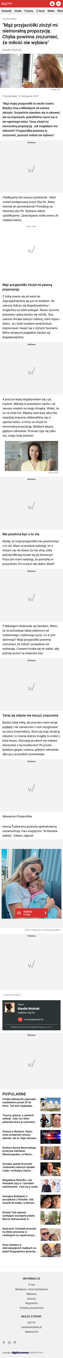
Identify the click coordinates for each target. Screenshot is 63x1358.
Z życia (40, 10)
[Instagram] (9, 1343)
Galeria (27, 913)
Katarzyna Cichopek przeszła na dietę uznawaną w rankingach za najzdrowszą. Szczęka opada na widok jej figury (19, 1232)
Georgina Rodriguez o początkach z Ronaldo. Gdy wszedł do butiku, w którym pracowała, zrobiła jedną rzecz (18, 1200)
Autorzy (31, 1298)
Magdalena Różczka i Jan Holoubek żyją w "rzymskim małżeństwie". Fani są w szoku (20, 1183)
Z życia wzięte (9, 18)
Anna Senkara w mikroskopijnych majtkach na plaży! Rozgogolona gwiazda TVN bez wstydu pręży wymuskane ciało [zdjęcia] (19, 1248)
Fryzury (29, 10)
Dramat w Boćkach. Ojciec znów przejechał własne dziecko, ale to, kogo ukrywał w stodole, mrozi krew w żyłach (19, 1135)
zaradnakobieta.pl (31, 1327)
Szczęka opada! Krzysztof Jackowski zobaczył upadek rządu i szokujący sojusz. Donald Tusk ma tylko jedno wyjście (18, 1167)
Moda (51, 10)
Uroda (18, 10)
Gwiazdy (6, 10)
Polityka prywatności (31, 1307)
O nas (31, 1284)
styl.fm (32, 1322)
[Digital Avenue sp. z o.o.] (20, 1353)
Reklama (31, 1294)
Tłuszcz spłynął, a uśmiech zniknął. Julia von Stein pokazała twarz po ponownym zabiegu (19, 1119)
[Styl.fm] (8, 3)
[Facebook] (3, 1343)
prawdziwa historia (12, 995)
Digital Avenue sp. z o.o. (41, 1027)
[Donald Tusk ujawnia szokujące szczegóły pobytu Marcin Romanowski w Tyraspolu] (50, 1218)
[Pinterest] (15, 1343)
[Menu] (58, 3)
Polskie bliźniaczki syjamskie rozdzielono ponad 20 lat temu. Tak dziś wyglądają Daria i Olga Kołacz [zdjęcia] (19, 1103)
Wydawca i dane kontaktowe (31, 1289)
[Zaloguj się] (52, 3)
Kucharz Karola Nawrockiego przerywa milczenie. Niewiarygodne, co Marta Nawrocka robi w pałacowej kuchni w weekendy (19, 1151)
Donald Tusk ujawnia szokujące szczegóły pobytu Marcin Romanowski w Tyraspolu (18, 1216)
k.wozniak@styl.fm (33, 1019)
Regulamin (31, 1303)
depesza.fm (31, 1331)
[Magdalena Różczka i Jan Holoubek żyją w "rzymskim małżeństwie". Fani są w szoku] (50, 1185)
